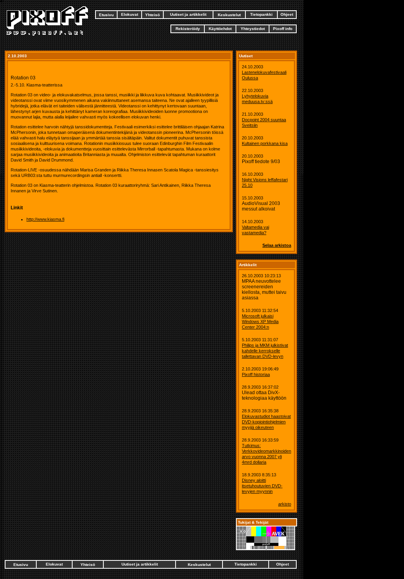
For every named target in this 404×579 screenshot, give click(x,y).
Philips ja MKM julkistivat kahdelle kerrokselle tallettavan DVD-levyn (265, 351)
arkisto (284, 504)
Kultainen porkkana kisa (265, 143)
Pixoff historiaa (256, 374)
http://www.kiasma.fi (45, 219)
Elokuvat (129, 14)
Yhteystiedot (253, 28)
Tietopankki (261, 14)
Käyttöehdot (220, 28)
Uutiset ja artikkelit (188, 14)
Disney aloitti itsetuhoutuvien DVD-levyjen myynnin (262, 486)
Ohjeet (287, 14)
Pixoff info (282, 28)
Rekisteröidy (188, 28)
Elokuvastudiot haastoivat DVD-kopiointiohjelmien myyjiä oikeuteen (266, 422)
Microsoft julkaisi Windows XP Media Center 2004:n (260, 321)
